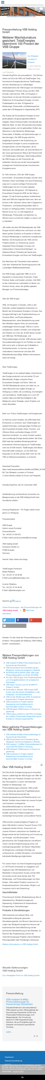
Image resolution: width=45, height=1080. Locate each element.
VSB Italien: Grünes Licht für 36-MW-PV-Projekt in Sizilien (22, 685)
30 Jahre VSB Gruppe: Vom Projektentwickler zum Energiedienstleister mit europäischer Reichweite (24, 679)
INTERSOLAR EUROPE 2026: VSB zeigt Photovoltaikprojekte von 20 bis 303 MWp (22, 673)
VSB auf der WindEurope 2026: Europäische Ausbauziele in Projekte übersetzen (23, 698)
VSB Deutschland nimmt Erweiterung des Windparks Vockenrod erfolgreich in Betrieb (23, 668)
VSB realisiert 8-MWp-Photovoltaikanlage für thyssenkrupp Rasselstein (23, 663)
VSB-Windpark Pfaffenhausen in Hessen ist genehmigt (23, 710)
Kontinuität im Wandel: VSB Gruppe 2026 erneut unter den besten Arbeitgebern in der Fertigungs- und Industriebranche (23, 692)
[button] (8, 620)
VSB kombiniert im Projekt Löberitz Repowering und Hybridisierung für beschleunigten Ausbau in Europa (19, 704)
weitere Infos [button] (18, 1071)
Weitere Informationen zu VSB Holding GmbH (20, 944)
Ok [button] (22, 1077)
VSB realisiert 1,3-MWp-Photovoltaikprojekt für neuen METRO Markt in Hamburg (24, 745)
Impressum (9, 1057)
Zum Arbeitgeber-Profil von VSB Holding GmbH (20, 975)
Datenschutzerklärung (13, 1060)
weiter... (9, 1031)
